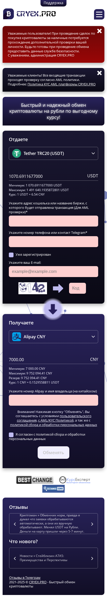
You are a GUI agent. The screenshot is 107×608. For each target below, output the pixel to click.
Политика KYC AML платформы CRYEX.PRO (62, 84)
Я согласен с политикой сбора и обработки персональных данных (47, 436)
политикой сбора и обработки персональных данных (53, 424)
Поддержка (53, 2)
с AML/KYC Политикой (55, 420)
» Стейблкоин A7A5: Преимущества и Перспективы (43, 558)
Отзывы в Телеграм (25, 577)
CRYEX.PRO (37, 582)
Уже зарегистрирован (33, 254)
